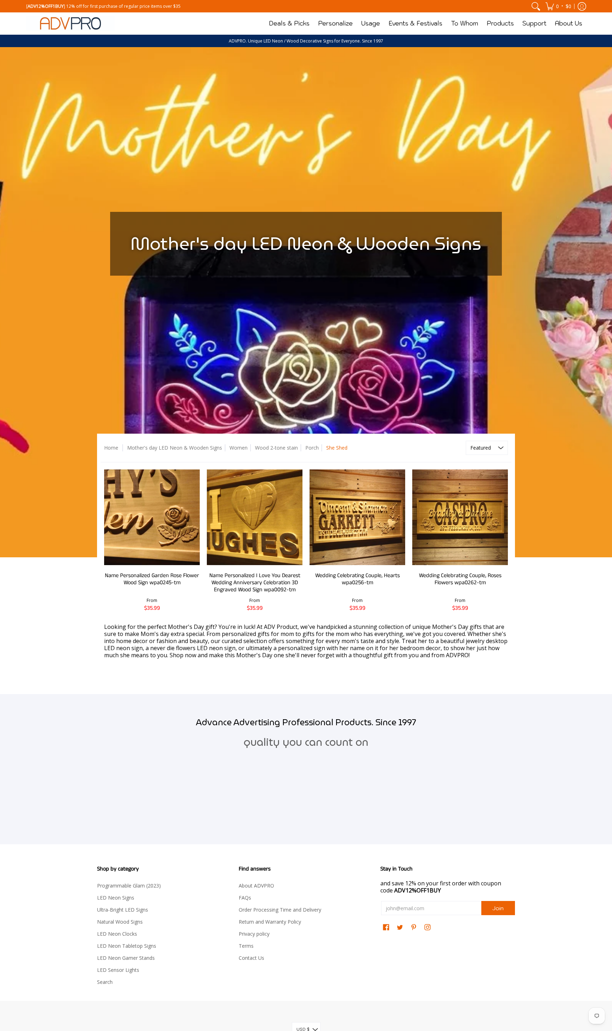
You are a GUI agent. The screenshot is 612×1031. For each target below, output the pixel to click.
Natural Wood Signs (120, 921)
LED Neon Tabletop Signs (126, 945)
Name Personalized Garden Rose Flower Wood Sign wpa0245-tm (152, 579)
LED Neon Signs (115, 897)
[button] (558, 6)
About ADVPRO (256, 885)
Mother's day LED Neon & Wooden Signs (174, 447)
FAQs (245, 897)
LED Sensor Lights (118, 970)
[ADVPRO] (70, 23)
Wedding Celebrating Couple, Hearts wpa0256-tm (357, 579)
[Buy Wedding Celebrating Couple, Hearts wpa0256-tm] (357, 517)
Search (105, 982)
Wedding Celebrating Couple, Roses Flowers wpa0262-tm (460, 579)
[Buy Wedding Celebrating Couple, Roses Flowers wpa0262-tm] (460, 517)
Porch (312, 447)
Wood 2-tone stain (276, 447)
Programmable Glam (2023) (129, 885)
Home (111, 447)
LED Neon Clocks (117, 933)
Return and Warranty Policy (270, 921)
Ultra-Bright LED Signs (122, 909)
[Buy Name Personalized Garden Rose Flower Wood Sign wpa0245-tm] (152, 517)
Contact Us (251, 957)
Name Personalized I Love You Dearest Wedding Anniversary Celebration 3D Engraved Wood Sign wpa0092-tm (254, 582)
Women (239, 447)
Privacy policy (254, 933)
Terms (246, 945)
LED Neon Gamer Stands (126, 957)
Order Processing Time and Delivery (280, 909)
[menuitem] (535, 6)
